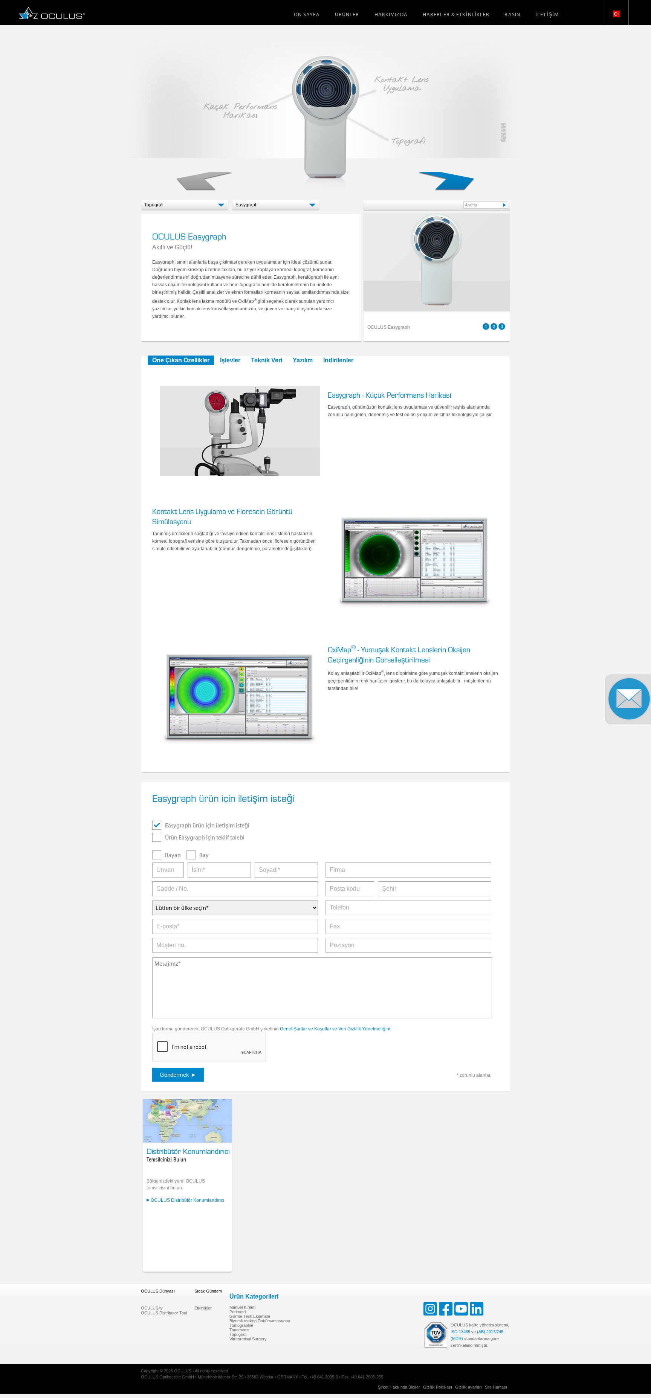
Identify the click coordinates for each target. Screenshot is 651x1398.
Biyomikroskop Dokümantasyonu (259, 1321)
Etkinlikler (203, 1308)
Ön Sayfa (307, 14)
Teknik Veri (266, 360)
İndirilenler (338, 360)
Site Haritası (496, 1387)
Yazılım (303, 360)
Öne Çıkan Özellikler (180, 360)
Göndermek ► (178, 1074)
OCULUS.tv (152, 1308)
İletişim (547, 14)
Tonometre (239, 1330)
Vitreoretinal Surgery (248, 1339)
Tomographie (241, 1325)
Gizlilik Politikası (437, 1387)
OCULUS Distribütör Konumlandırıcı (187, 1200)
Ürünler (347, 14)
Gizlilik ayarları (468, 1387)
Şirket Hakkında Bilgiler (399, 1387)
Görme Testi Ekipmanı (249, 1316)
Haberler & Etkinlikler (456, 14)
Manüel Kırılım (242, 1307)
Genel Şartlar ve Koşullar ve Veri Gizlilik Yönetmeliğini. (335, 1029)
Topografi (237, 1334)
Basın (512, 14)
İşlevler (230, 360)
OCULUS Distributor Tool (164, 1313)
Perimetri (237, 1311)
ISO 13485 (460, 1331)
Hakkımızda (391, 14)
